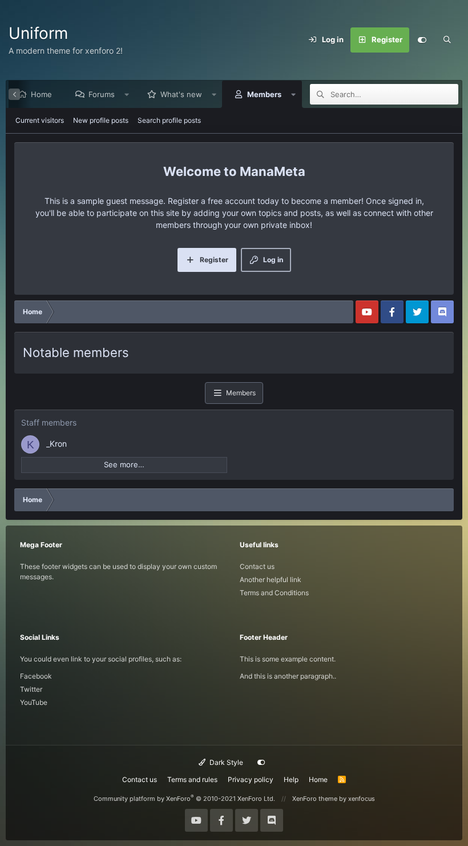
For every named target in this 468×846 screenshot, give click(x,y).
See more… (124, 464)
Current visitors (39, 120)
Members (264, 94)
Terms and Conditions (274, 592)
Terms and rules (192, 779)
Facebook (36, 676)
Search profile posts (169, 120)
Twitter (31, 689)
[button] (127, 94)
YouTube (33, 702)
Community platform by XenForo (184, 799)
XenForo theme (314, 799)
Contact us (257, 566)
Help (291, 779)
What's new (181, 94)
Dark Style (225, 762)
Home (41, 94)
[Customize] (421, 40)
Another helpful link (270, 579)
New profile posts (100, 120)
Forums (101, 94)
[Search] (446, 40)
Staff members (48, 422)
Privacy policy (250, 779)
